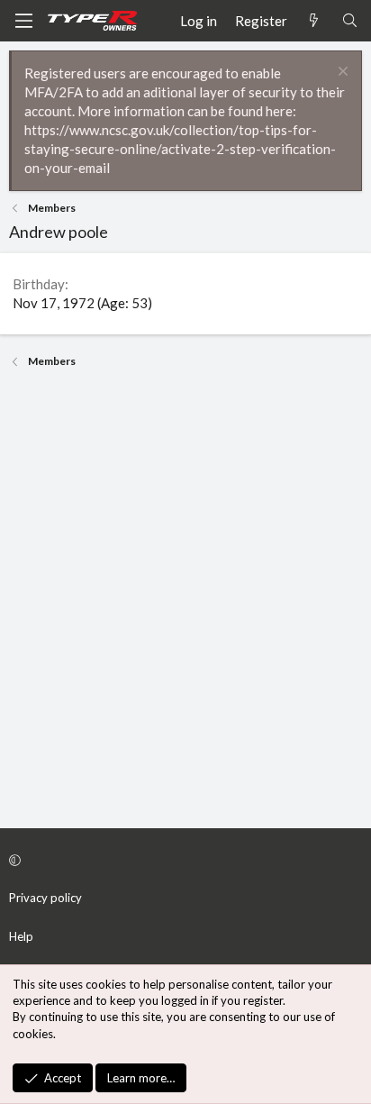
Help (21, 936)
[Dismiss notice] (340, 73)
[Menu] (23, 20)
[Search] (349, 21)
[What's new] (313, 21)
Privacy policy (45, 897)
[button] (183, 860)
